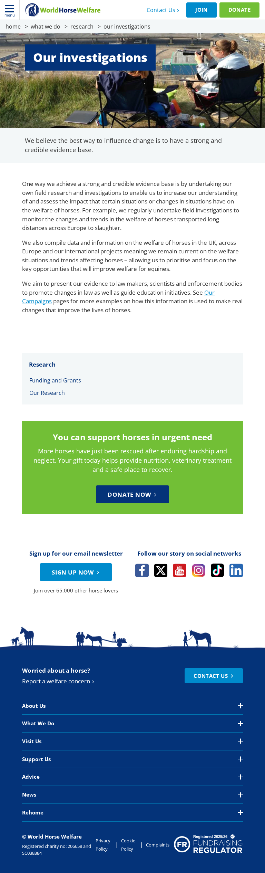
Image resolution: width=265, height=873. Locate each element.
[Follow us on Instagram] (198, 570)
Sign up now (73, 572)
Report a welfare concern (56, 681)
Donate (239, 9)
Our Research (47, 393)
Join (201, 9)
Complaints (157, 845)
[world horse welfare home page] (62, 10)
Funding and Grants (55, 380)
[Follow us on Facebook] (142, 570)
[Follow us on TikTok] (217, 570)
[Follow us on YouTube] (179, 570)
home (13, 26)
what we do (45, 26)
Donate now (129, 494)
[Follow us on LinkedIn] (236, 570)
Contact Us (161, 10)
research (82, 26)
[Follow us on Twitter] (161, 570)
